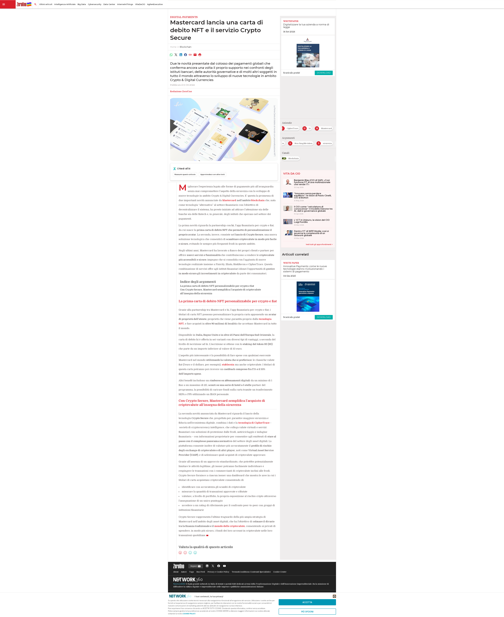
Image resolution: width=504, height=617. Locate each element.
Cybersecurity (94, 4)
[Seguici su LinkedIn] (207, 566)
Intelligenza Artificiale (64, 4)
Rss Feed (200, 572)
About (175, 572)
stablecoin (228, 364)
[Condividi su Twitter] (176, 55)
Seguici (194, 566)
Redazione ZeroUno (181, 91)
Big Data (82, 4)
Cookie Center (279, 572)
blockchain (258, 200)
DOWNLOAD (324, 73)
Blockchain (185, 47)
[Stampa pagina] (200, 55)
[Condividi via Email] (195, 55)
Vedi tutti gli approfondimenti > (319, 244)
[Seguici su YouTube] (224, 566)
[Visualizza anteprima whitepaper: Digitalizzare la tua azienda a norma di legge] (308, 52)
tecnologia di (253, 422)
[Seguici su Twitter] (212, 566)
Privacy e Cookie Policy (218, 572)
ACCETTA (307, 602)
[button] (8, 4)
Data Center (109, 4)
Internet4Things (125, 4)
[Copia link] (190, 55)
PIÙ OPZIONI (307, 611)
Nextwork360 (179, 584)
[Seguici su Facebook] (218, 566)
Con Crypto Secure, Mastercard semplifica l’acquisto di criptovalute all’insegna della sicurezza (220, 291)
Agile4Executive (155, 4)
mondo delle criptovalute (229, 526)
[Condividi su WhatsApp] (171, 55)
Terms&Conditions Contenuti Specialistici (251, 572)
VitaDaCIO (140, 4)
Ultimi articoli (45, 4)
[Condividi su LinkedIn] (181, 55)
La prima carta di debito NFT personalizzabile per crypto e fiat (217, 286)
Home (173, 47)
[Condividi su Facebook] (185, 55)
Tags (191, 572)
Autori (184, 572)
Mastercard (229, 200)
